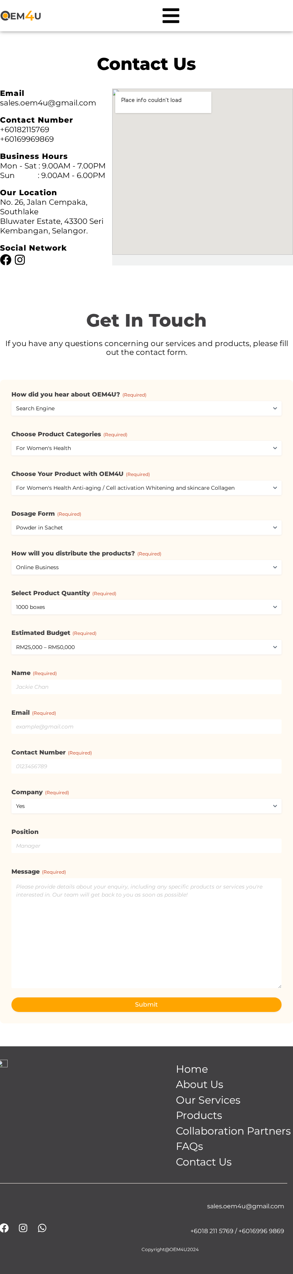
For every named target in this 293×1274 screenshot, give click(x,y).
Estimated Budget (54, 633)
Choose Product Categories (69, 434)
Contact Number (51, 752)
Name (34, 673)
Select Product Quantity (63, 593)
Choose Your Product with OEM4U (80, 474)
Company (40, 792)
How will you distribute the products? (86, 553)
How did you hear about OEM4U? (78, 394)
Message (38, 871)
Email (33, 712)
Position (25, 832)
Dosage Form (46, 513)
